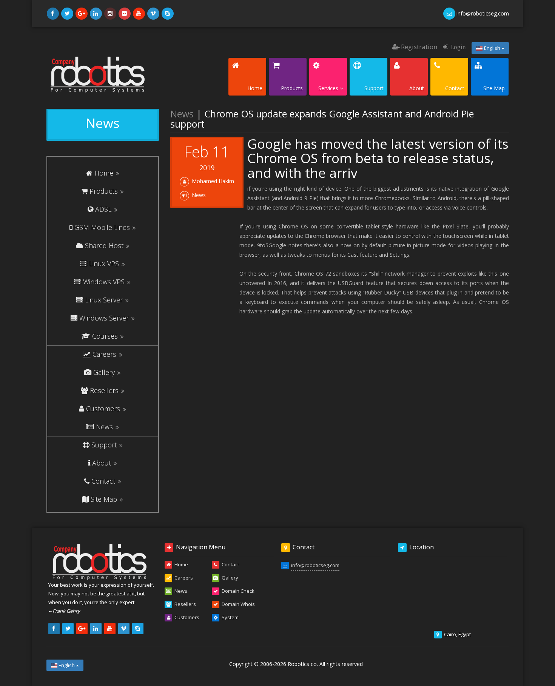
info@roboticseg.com (315, 565)
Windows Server (104, 317)
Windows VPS (103, 281)
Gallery (104, 372)
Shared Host (104, 245)
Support (104, 444)
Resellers (104, 390)
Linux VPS (104, 263)
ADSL (103, 209)
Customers (103, 408)
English (492, 48)
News (104, 426)
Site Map (104, 499)
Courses (105, 336)
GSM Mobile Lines (102, 227)
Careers (104, 354)
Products (104, 191)
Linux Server (104, 299)
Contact (103, 481)
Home (103, 172)
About (101, 462)
